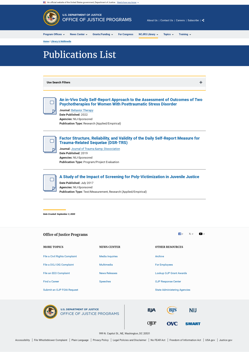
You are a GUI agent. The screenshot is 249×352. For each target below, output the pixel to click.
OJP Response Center (168, 281)
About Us (152, 20)
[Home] (97, 17)
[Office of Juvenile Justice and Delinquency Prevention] (151, 326)
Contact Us (166, 20)
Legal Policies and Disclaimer (129, 340)
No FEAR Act (158, 340)
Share (206, 22)
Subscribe (193, 20)
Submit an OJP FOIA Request (60, 289)
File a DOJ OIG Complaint (58, 264)
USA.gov (210, 340)
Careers (180, 20)
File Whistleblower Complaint (50, 340)
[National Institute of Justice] (193, 312)
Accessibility (22, 340)
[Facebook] (182, 236)
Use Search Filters (58, 82)
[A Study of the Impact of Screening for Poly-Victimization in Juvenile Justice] (50, 190)
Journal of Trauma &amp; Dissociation (95, 148)
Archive (159, 256)
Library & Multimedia (61, 41)
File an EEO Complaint (56, 273)
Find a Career (51, 281)
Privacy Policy (101, 340)
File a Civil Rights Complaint (60, 256)
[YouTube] (202, 236)
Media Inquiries (108, 256)
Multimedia (106, 264)
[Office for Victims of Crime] (172, 326)
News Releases (108, 273)
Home (46, 41)
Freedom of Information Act (185, 340)
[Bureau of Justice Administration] (152, 312)
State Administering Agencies (172, 289)
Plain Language (80, 340)
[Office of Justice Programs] (51, 17)
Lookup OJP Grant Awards (171, 273)
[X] (192, 236)
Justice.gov (225, 340)
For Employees (164, 264)
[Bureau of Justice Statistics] (172, 314)
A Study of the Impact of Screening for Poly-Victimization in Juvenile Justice (129, 176)
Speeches (105, 281)
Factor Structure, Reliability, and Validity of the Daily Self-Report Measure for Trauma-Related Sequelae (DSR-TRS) (129, 140)
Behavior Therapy (82, 110)
